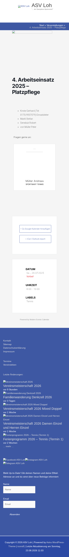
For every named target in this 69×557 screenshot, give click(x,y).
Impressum (9, 351)
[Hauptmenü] (34, 18)
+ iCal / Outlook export (35, 239)
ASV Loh (42, 5)
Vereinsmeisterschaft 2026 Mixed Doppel (32, 408)
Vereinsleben (9, 365)
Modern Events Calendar (39, 319)
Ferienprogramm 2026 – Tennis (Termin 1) (33, 439)
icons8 (20, 546)
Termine (7, 361)
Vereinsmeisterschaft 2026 (22, 386)
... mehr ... (8, 446)
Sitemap (7, 344)
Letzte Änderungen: (13, 374)
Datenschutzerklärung (14, 348)
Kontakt (7, 341)
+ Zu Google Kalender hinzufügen (35, 229)
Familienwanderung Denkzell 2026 (27, 397)
